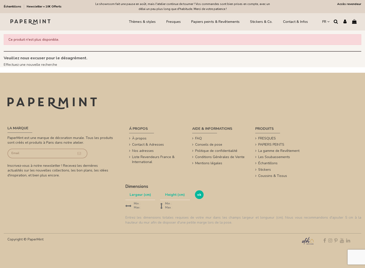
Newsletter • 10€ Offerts (44, 6)
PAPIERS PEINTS (271, 144)
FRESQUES (267, 138)
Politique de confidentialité (216, 150)
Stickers (264, 169)
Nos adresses (143, 150)
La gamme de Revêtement (278, 150)
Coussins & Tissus (272, 175)
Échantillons (13, 6)
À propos (139, 138)
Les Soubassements (274, 157)
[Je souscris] (79, 153)
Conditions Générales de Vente (220, 157)
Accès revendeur (349, 4)
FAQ (198, 138)
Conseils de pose (208, 144)
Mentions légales (208, 163)
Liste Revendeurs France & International (153, 159)
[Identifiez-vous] (345, 22)
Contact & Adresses (148, 144)
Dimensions (136, 186)
